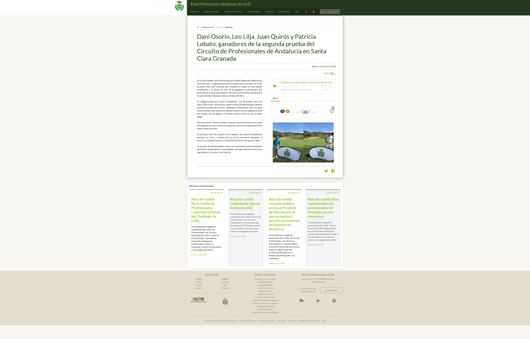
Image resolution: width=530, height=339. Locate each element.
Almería (225, 288)
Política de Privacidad (248, 321)
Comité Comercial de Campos (265, 303)
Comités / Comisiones (233, 11)
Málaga (225, 279)
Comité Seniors (265, 291)
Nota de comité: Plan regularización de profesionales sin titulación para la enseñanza (323, 207)
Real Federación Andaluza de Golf (221, 4)
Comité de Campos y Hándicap (265, 312)
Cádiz (198, 282)
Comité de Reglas (265, 309)
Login (324, 321)
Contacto (332, 290)
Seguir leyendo (198, 254)
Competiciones (254, 11)
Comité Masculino (265, 285)
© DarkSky (292, 321)
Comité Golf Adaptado (265, 297)
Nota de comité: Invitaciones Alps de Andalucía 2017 (245, 203)
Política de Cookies (267, 321)
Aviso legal (281, 321)
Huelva (199, 288)
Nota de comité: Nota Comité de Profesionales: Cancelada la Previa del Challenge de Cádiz (205, 209)
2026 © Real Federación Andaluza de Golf (220, 321)
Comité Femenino (265, 282)
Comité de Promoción (265, 306)
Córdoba (198, 285)
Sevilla (198, 279)
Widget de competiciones (310, 321)
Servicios (269, 11)
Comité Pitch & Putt (265, 294)
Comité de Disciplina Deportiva (265, 300)
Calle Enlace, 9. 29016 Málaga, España (318, 279)
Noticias (219, 27)
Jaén (225, 285)
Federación (194, 11)
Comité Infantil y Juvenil (265, 279)
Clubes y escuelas (211, 11)
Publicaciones (284, 11)
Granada (225, 282)
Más (297, 11)
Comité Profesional (265, 288)
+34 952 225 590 (309, 289)
